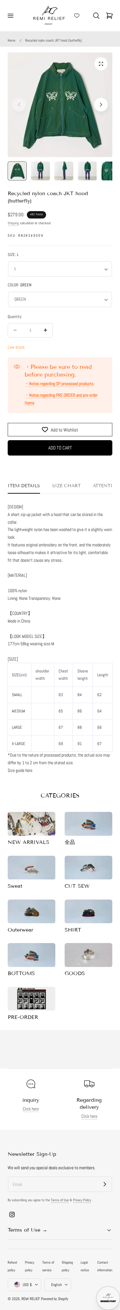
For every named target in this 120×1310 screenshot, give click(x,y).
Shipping (13, 223)
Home (11, 40)
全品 (70, 842)
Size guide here (20, 770)
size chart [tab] (66, 485)
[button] (10, 15)
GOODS (75, 973)
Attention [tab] (106, 485)
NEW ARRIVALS (28, 842)
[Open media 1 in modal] (101, 64)
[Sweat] (31, 868)
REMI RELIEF (30, 1298)
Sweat (15, 886)
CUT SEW (77, 886)
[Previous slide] (19, 105)
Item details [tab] (24, 485)
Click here (31, 1109)
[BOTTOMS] (31, 955)
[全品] (88, 824)
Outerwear (20, 930)
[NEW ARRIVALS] (31, 824)
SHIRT (73, 930)
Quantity (14, 316)
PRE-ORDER (23, 1017)
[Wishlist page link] (76, 15)
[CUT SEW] (88, 868)
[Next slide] (101, 105)
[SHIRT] (88, 912)
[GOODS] (88, 955)
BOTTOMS (21, 973)
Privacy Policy (82, 1200)
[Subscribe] (104, 1184)
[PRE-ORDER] (31, 999)
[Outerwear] (31, 912)
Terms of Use (60, 1200)
